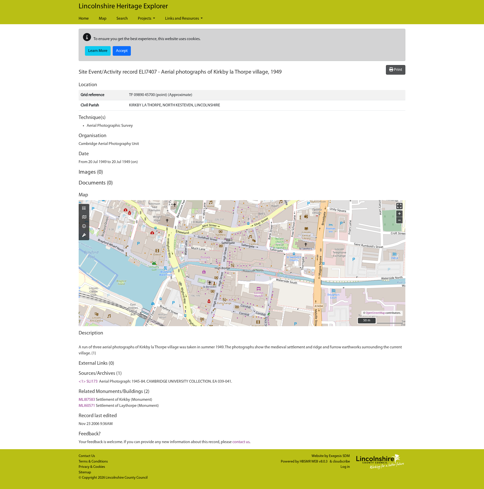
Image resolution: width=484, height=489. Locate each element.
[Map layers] (84, 208)
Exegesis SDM (339, 456)
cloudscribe (341, 462)
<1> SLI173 (88, 382)
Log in (345, 467)
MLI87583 (87, 400)
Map (102, 19)
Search (122, 19)
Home (84, 19)
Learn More (97, 51)
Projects (145, 19)
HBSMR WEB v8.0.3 (314, 462)
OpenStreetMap (375, 313)
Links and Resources (182, 19)
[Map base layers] (84, 217)
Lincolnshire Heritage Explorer (123, 6)
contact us (241, 442)
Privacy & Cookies (92, 467)
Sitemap (85, 472)
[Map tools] (84, 235)
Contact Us (87, 456)
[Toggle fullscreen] (399, 206)
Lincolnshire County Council (126, 478)
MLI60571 (87, 406)
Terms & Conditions (93, 462)
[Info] (84, 226)
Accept (122, 51)
